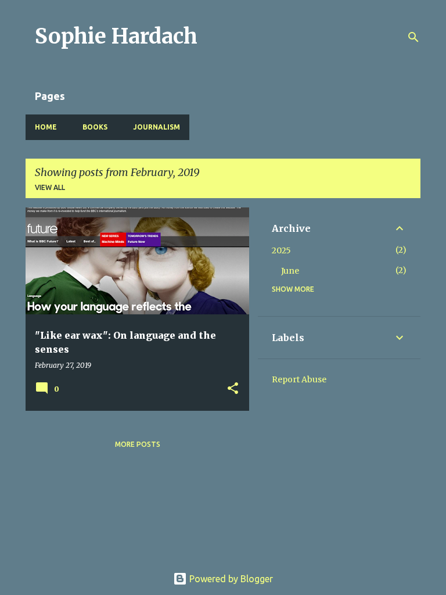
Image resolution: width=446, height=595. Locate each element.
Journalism (156, 127)
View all (50, 187)
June (290, 271)
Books (94, 127)
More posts (137, 444)
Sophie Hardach (116, 36)
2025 (281, 250)
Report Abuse (299, 379)
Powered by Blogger (230, 579)
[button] (233, 389)
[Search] (413, 37)
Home (46, 127)
